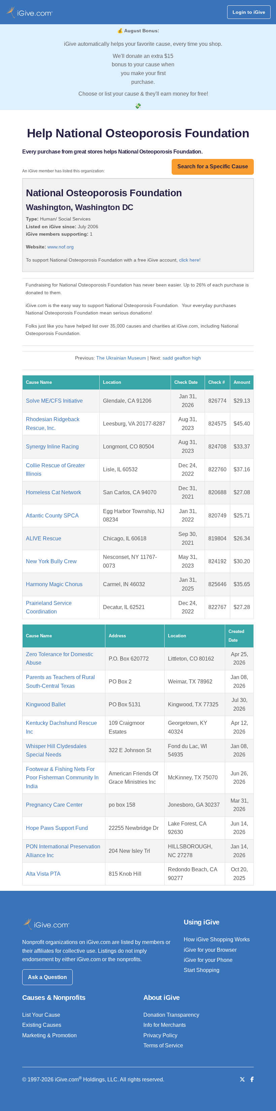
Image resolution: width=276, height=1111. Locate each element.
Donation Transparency (171, 1015)
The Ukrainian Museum (121, 358)
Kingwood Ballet (45, 704)
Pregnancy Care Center (54, 805)
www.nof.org (60, 246)
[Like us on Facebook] (252, 1079)
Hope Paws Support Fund (57, 828)
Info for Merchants (164, 1025)
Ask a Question (47, 977)
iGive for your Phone (208, 960)
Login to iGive (249, 12)
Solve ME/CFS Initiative (54, 401)
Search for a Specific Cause (212, 166)
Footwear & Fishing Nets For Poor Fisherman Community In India (62, 777)
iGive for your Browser (210, 950)
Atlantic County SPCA (52, 515)
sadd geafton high (182, 358)
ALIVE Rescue (43, 538)
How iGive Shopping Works (217, 939)
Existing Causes (41, 1025)
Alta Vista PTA (43, 874)
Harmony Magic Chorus (54, 584)
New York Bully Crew (51, 561)
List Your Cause (41, 1015)
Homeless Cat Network (53, 492)
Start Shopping (201, 970)
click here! (190, 260)
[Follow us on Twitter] (242, 1079)
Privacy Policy (160, 1035)
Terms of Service (163, 1045)
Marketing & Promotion (49, 1035)
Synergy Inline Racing (52, 446)
